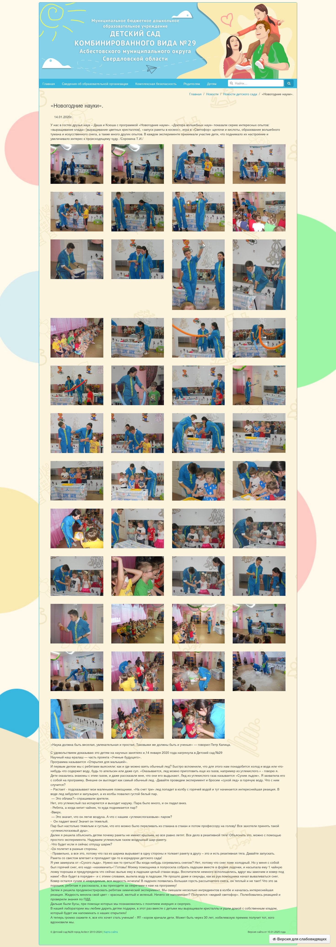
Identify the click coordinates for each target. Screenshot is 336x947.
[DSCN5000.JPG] (198, 623)
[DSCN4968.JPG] (198, 274)
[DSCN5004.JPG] (77, 670)
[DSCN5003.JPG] (137, 623)
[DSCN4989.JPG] (259, 480)
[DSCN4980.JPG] (77, 432)
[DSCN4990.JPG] (77, 528)
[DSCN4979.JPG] (259, 385)
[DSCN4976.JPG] (77, 385)
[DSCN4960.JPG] (198, 211)
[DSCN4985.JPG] (77, 480)
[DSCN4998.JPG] (77, 623)
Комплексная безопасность (155, 83)
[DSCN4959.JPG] (137, 211)
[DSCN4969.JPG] (259, 274)
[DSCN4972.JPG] (77, 337)
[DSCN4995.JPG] (137, 575)
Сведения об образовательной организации (95, 83)
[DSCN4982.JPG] (198, 432)
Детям (211, 83)
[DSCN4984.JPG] (259, 432)
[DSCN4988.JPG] (198, 480)
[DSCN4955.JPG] (137, 163)
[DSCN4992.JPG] (198, 528)
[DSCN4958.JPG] (259, 163)
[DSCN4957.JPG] (77, 211)
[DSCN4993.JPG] (259, 528)
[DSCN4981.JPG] (137, 432)
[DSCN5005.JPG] (259, 670)
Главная (49, 83)
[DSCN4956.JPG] (198, 163)
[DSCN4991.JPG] (137, 528)
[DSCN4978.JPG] (198, 385)
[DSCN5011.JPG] (198, 718)
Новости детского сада (240, 94)
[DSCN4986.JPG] (137, 480)
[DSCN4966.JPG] (137, 259)
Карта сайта (111, 931)
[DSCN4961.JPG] (259, 211)
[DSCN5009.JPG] (77, 718)
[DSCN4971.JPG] (137, 337)
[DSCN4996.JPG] (198, 575)
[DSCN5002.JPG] (259, 623)
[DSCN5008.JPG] (137, 670)
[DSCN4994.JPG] (77, 575)
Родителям (192, 83)
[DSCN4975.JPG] (137, 385)
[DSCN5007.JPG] (198, 670)
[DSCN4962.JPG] (77, 258)
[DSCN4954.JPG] (77, 163)
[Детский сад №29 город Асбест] (168, 40)
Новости (212, 94)
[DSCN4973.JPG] (198, 337)
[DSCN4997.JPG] (259, 575)
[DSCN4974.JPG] (259, 337)
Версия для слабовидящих (301, 939)
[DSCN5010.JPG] (137, 718)
